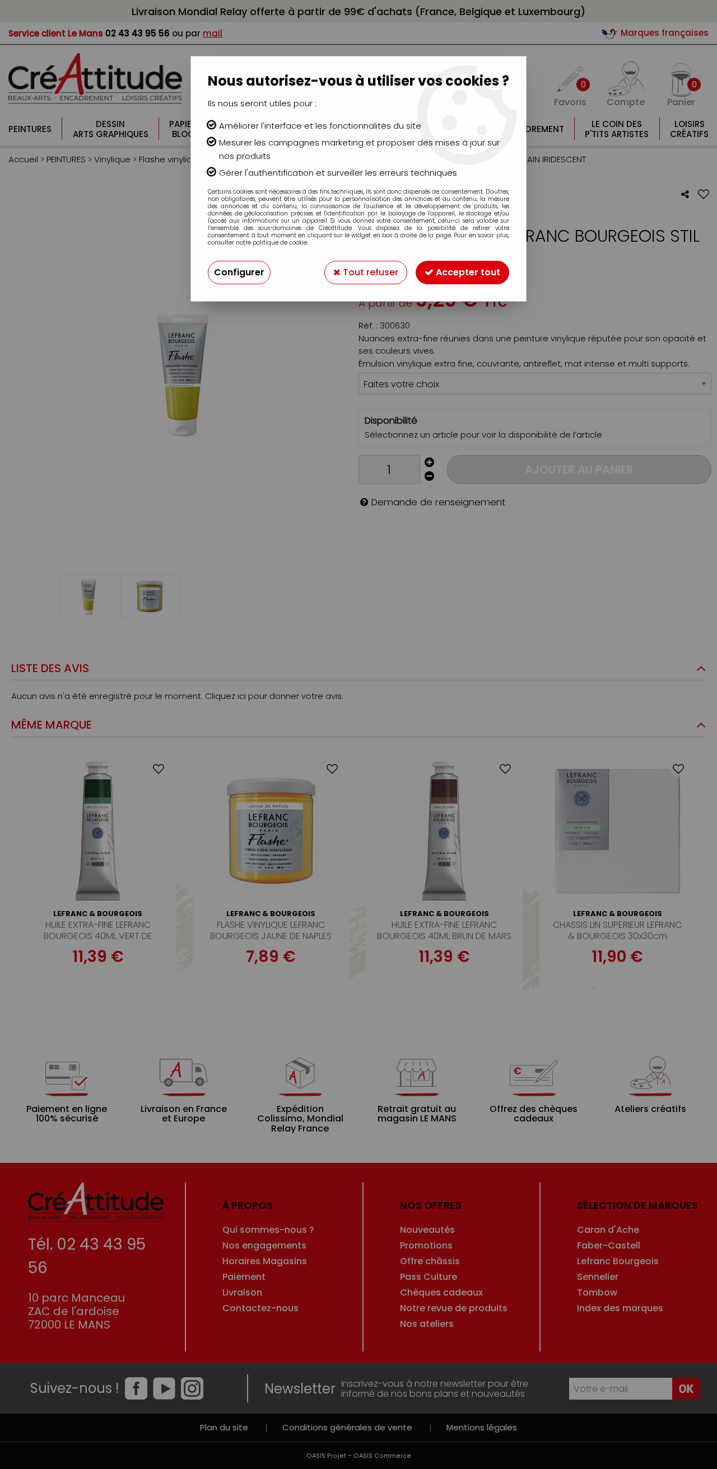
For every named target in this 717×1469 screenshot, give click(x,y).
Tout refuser (369, 272)
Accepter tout (467, 272)
